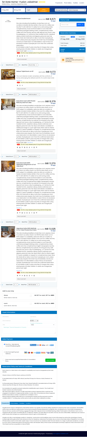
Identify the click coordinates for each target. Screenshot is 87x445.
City (4, 324)
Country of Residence (36, 323)
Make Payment (50, 360)
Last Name (33, 316)
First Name (6, 316)
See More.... (30, 51)
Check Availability (43, 10)
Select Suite (9, 284)
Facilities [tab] (75, 3)
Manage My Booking (61, 10)
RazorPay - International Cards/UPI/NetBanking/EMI (13, 345)
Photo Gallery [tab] (68, 3)
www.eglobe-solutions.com (60, 433)
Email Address (7, 320)
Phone (32, 319)
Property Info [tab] (59, 3)
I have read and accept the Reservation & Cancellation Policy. (20, 360)
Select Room (9, 65)
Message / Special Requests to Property (15, 327)
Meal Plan (24, 65)
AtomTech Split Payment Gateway (12, 352)
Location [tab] (81, 3)
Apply (80, 24)
